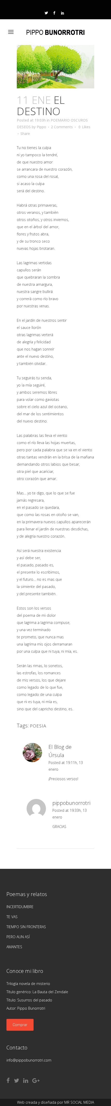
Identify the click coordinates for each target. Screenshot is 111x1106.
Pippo (41, 126)
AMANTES (14, 946)
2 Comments (62, 126)
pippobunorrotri (71, 802)
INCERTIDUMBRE (20, 906)
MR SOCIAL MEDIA (79, 1102)
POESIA (38, 726)
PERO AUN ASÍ (18, 936)
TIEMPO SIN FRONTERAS (26, 926)
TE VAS (12, 916)
